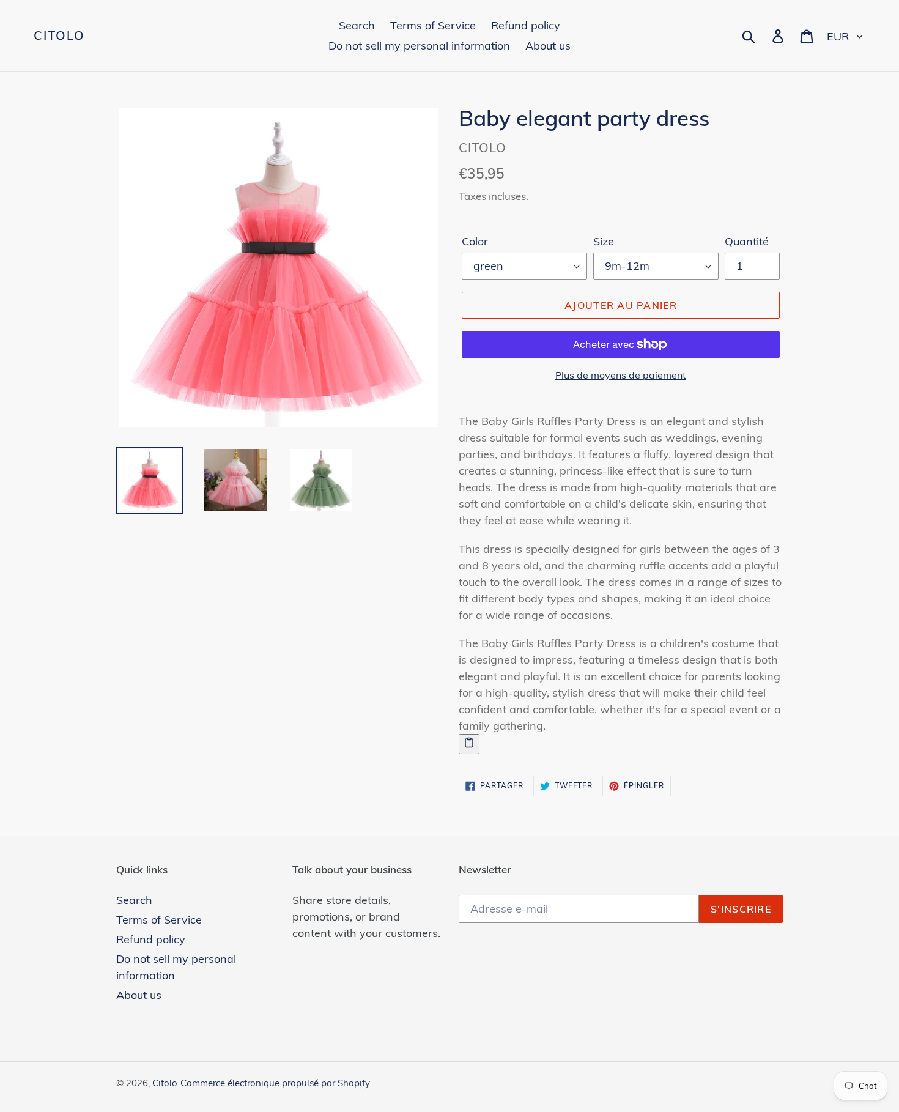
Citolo (59, 35)
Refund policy (150, 939)
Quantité (747, 241)
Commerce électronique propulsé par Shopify (275, 1083)
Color (475, 241)
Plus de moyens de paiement (620, 375)
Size (603, 241)
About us (138, 995)
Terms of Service (159, 920)
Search (134, 900)
